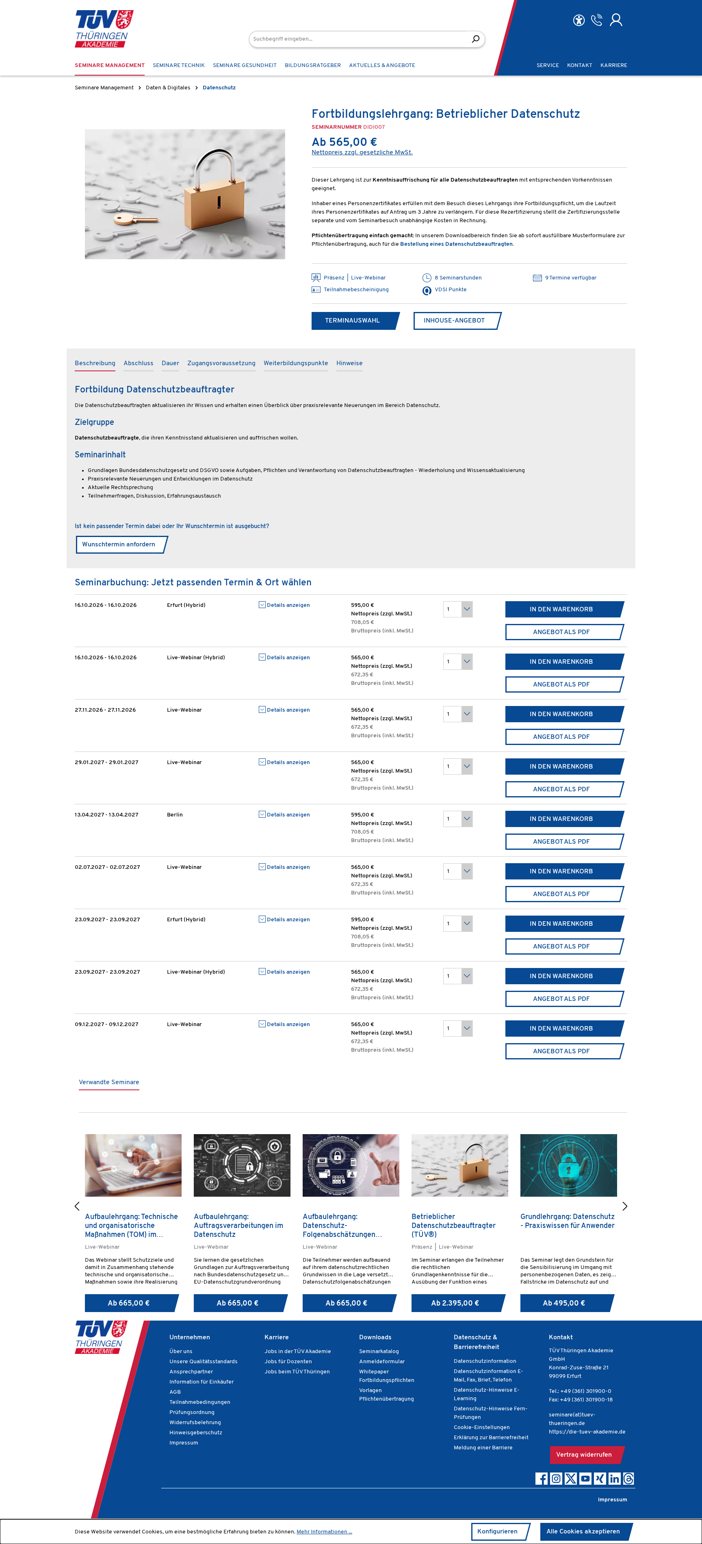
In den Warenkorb (561, 609)
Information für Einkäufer (201, 1382)
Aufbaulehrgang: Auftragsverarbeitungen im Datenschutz (238, 1226)
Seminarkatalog (379, 1352)
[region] (185, 194)
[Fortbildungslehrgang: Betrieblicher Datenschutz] (185, 194)
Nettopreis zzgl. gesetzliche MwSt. (362, 152)
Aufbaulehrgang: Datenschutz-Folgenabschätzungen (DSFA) (339, 1226)
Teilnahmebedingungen (199, 1402)
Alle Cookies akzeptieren (583, 1532)
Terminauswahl (352, 321)
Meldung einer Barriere (483, 1448)
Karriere (276, 1337)
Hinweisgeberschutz (195, 1433)
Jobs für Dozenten (288, 1362)
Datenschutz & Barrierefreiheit (476, 1342)
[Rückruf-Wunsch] (596, 20)
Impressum (183, 1443)
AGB (175, 1392)
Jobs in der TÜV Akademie (297, 1352)
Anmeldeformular (382, 1362)
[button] (77, 1207)
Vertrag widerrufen (584, 1455)
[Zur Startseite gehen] (104, 29)
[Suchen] (475, 39)
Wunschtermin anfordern (118, 544)
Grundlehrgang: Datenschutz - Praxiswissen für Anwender (567, 1222)
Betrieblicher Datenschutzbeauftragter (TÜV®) (454, 1226)
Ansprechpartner (191, 1372)
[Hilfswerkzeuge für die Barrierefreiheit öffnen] (579, 20)
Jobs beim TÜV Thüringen (297, 1372)
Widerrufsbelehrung (195, 1423)
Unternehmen (189, 1337)
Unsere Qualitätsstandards (203, 1362)
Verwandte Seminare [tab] (109, 1082)
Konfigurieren (497, 1532)
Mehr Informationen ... (324, 1532)
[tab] (95, 364)
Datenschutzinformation (485, 1361)
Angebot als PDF (561, 632)
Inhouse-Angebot (454, 321)
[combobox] (357, 39)
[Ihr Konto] (616, 20)
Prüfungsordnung (191, 1413)
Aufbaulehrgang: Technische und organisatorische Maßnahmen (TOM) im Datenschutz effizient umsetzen (131, 1226)
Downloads (375, 1337)
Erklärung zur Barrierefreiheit (491, 1438)
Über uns (181, 1352)
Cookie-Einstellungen (482, 1428)
